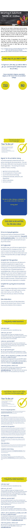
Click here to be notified (14, 221)
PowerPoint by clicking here (18, 450)
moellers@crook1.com (17, 363)
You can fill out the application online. (6, 412)
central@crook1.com (6, 370)
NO (22, 85)
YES (5, 85)
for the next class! (14, 224)
